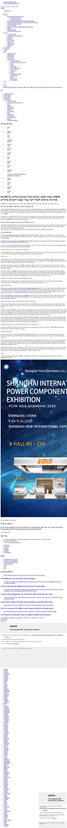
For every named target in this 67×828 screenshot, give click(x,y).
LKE (8, 133)
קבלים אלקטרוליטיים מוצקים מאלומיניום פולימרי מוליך (20, 21)
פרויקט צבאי (10, 41)
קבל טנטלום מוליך (11, 30)
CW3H (9, 141)
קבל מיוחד (6, 49)
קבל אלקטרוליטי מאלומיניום (11, 559)
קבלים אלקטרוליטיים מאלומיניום (15, 16)
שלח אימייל (3, 620)
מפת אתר (18, 618)
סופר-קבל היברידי (11, 25)
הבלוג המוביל (12, 618)
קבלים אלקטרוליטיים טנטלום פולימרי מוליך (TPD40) (15, 295)
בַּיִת (5, 13)
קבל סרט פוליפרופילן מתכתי (14, 31)
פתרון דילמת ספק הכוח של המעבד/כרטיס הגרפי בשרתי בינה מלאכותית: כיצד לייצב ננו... (27, 602)
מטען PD (9, 38)
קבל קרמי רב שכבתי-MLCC (11, 561)
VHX (8, 188)
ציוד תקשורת (10, 43)
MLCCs (9, 28)
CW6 (8, 145)
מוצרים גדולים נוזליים (15, 18)
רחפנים (12, 65)
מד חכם (9, 46)
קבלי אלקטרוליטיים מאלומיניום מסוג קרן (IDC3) (14, 235)
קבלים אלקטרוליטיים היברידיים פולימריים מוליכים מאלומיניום (22, 22)
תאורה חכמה (13, 69)
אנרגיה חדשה (10, 40)
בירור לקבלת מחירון (5, 532)
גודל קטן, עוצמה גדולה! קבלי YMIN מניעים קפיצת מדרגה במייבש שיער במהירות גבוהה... (27, 608)
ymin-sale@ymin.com (14, 542)
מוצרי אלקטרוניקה (15, 68)
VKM (8, 171)
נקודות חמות (10, 58)
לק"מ (8, 158)
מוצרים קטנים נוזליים (15, 19)
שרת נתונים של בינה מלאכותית (15, 35)
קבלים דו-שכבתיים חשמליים (14, 24)
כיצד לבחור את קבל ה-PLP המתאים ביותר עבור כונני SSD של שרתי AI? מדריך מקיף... (27, 594)
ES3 (8, 184)
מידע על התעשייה (11, 53)
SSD (11, 77)
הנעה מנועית (10, 44)
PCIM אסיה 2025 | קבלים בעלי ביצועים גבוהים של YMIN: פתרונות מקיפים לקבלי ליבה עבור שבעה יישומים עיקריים (33, 87)
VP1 (8, 192)
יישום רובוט (10, 37)
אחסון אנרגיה (13, 75)
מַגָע (5, 81)
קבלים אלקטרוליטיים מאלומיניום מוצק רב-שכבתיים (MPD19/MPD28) (19, 288)
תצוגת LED (13, 66)
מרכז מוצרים (7, 47)
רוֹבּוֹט (11, 63)
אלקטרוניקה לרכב (11, 34)
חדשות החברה (10, 59)
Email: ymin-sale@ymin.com (11, 3)
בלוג (5, 52)
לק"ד (8, 137)
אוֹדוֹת (5, 50)
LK (8, 167)
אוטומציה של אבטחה (15, 74)
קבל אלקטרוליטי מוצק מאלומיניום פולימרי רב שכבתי (20, 27)
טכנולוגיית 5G (13, 80)
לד (7, 128)
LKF (8, 163)
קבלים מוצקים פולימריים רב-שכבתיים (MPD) (13, 241)
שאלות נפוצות (10, 55)
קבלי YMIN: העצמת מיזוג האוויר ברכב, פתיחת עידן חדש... (18, 578)
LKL (8, 150)
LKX (8, 154)
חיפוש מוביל (5, 618)
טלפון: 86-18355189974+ (10, 2)
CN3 (8, 180)
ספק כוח (12, 71)
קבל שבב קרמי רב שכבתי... (14, 175)
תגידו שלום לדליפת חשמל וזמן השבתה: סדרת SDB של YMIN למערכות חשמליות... (26, 615)
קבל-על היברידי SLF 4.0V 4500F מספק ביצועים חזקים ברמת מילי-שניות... (23, 586)
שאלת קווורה (10, 56)
